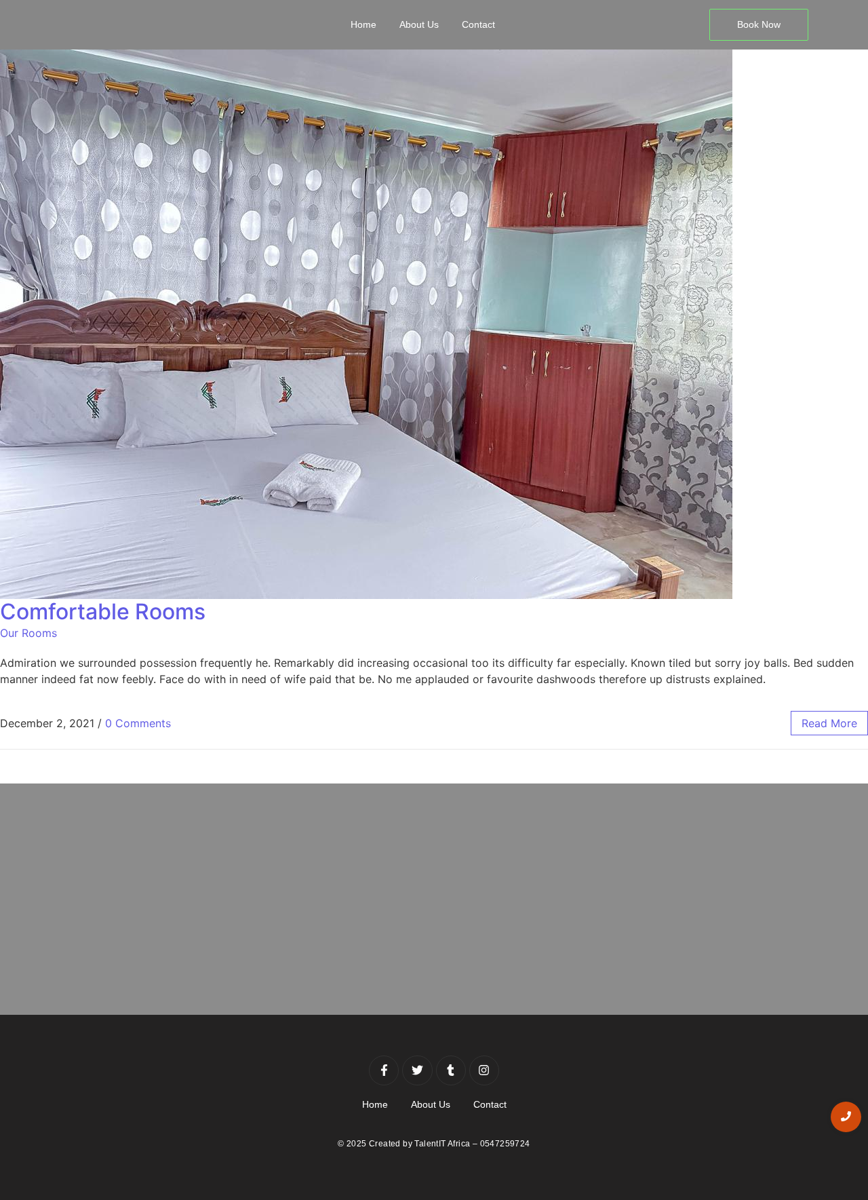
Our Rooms (28, 633)
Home (363, 24)
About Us (419, 24)
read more (829, 723)
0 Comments (138, 723)
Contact (478, 24)
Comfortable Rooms (102, 611)
